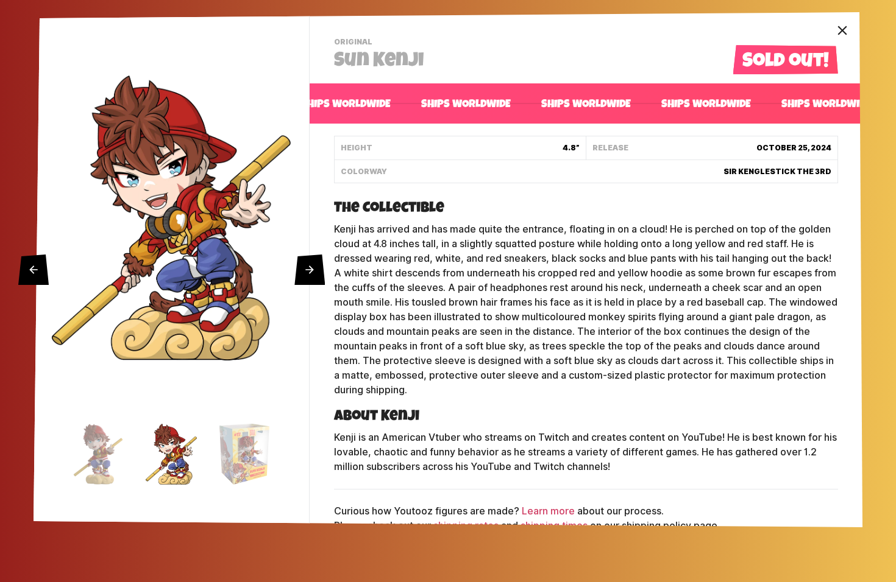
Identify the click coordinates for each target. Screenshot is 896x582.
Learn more (548, 511)
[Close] (842, 30)
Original (354, 43)
